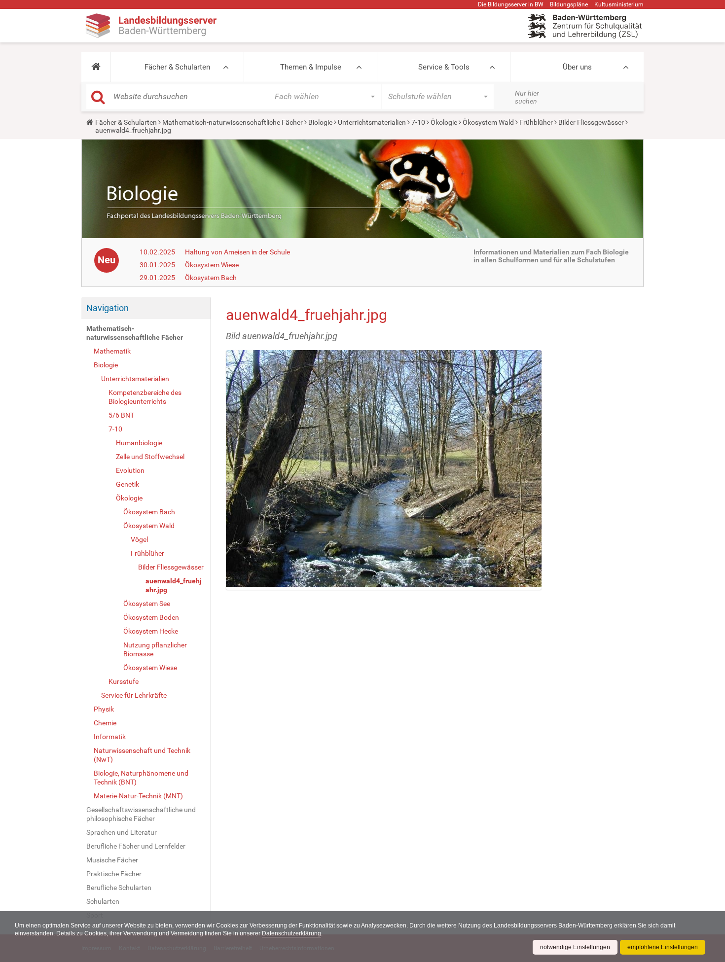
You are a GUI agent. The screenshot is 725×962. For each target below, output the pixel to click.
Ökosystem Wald (488, 122)
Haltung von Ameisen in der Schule (237, 252)
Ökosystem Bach (211, 278)
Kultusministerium (619, 4)
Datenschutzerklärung (291, 933)
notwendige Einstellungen (575, 947)
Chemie (105, 723)
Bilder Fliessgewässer (591, 122)
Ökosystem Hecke (150, 631)
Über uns (577, 67)
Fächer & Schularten (177, 67)
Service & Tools (444, 67)
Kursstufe (124, 681)
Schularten (102, 901)
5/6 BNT (121, 415)
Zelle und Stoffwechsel (150, 457)
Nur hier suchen (527, 97)
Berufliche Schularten (118, 887)
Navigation (107, 308)
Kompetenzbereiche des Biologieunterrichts (145, 397)
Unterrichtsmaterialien (372, 122)
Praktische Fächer (114, 874)
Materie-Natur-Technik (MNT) (138, 796)
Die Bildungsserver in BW (511, 4)
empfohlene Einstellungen (662, 947)
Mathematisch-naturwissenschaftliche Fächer (232, 122)
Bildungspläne (569, 4)
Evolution (130, 470)
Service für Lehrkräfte (134, 695)
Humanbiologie (139, 443)
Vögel (139, 539)
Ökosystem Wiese (212, 265)
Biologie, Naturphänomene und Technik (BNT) (141, 777)
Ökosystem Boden (151, 617)
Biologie (320, 122)
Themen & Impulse (310, 67)
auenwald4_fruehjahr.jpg (173, 585)
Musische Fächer (112, 860)
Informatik (110, 737)
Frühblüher (536, 122)
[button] (96, 67)
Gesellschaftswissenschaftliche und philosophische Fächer (141, 814)
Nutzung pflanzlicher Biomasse (155, 649)
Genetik (127, 484)
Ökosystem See (146, 603)
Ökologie (444, 122)
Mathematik (112, 351)
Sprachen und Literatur (121, 832)
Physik (104, 709)
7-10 (418, 122)
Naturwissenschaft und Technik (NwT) (142, 755)
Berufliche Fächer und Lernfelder (135, 846)
